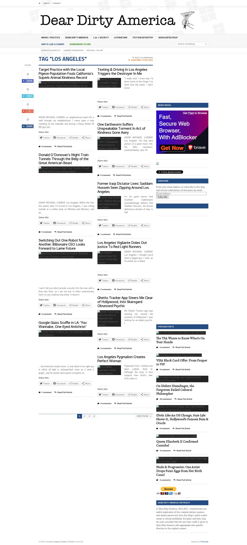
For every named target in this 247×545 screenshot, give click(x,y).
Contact (57, 3)
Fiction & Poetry (143, 37)
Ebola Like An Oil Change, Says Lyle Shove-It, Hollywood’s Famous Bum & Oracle (182, 419)
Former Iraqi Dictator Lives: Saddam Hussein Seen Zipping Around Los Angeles (125, 187)
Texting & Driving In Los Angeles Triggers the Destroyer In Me (122, 71)
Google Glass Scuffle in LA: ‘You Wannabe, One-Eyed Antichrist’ (63, 324)
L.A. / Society (101, 37)
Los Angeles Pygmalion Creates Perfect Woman (121, 359)
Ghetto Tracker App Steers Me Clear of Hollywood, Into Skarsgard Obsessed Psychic (125, 301)
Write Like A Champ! (52, 44)
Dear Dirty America (76, 37)
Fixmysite (204, 542)
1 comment (47, 392)
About (46, 3)
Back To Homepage (144, 58)
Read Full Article (64, 146)
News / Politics (50, 37)
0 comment (47, 146)
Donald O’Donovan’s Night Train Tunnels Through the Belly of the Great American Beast (64, 158)
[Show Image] (61, 84)
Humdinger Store (80, 44)
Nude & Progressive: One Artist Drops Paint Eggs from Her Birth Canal (179, 471)
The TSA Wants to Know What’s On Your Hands (180, 340)
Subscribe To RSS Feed (142, 60)
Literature (120, 37)
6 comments (165, 480)
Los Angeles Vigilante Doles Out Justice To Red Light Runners (122, 244)
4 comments (105, 403)
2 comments (105, 116)
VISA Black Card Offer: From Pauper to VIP (181, 362)
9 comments (165, 451)
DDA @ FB (162, 205)
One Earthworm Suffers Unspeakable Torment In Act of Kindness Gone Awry (121, 128)
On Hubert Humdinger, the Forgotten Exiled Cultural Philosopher (175, 390)
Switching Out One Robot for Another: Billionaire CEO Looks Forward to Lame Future (62, 244)
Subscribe (162, 197)
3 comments (105, 348)
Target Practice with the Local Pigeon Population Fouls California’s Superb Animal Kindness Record (66, 73)
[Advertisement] (182, 77)
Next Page (143, 416)
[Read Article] (70, 84)
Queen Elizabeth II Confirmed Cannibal (177, 443)
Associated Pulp (168, 37)
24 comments (165, 399)
